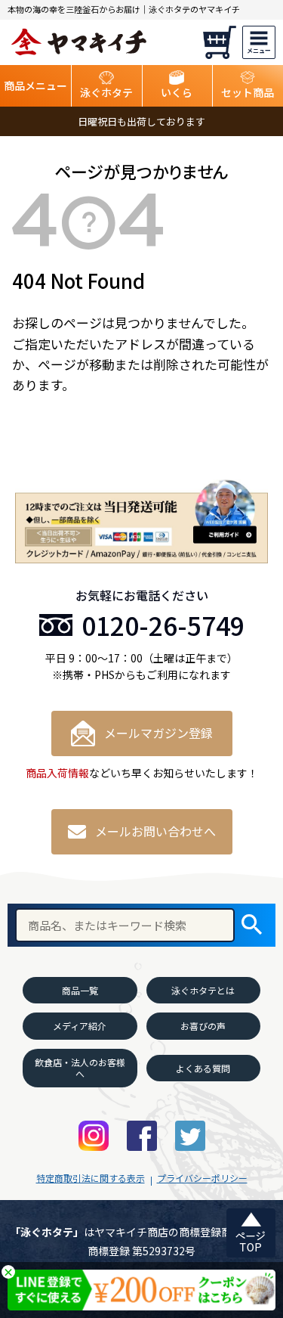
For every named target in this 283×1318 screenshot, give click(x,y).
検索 (251, 925)
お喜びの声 (203, 1025)
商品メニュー (35, 85)
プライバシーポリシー (202, 1177)
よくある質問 (203, 1068)
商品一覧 (80, 990)
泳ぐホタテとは (203, 990)
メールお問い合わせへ (155, 831)
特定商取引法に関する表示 (90, 1177)
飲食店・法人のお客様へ (80, 1068)
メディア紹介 (79, 1025)
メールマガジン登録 (158, 733)
